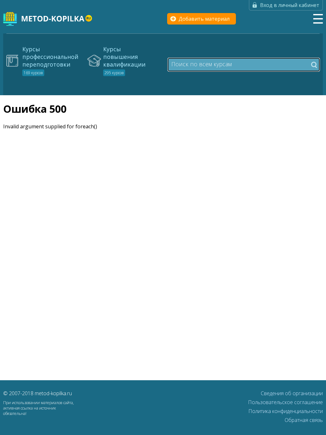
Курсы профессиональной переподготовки (50, 60)
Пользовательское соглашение (285, 402)
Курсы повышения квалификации (124, 60)
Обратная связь (304, 420)
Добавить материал (204, 18)
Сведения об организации (292, 393)
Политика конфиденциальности (285, 411)
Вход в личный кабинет (289, 5)
